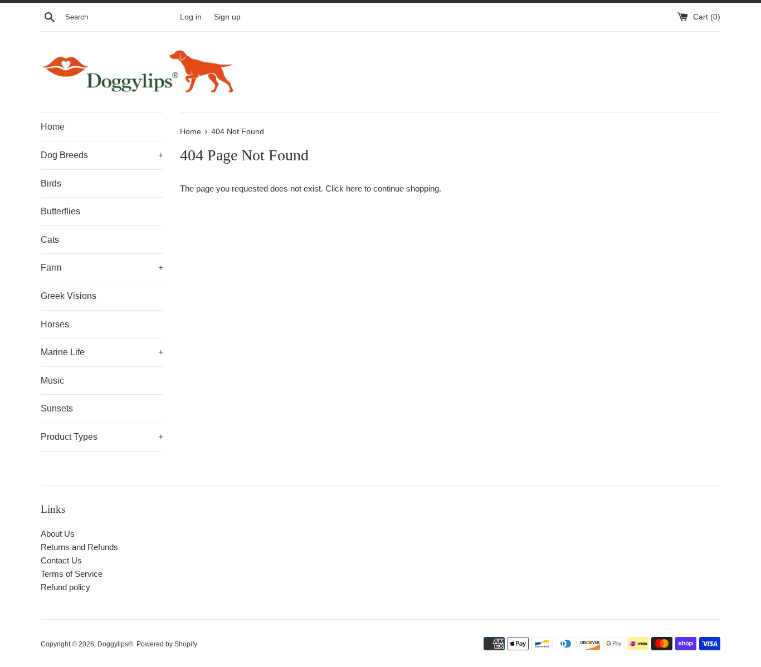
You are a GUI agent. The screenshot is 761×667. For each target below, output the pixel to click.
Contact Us (61, 560)
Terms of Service (72, 573)
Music (52, 380)
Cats (50, 239)
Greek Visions (68, 296)
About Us (58, 533)
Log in (191, 17)
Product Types (102, 437)
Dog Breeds (102, 155)
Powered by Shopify (166, 644)
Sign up (227, 17)
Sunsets (57, 408)
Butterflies (60, 211)
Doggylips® (115, 644)
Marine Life (102, 352)
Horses (55, 324)
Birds (51, 183)
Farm (102, 267)
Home (53, 126)
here (354, 188)
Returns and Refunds (79, 547)
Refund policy (65, 587)
